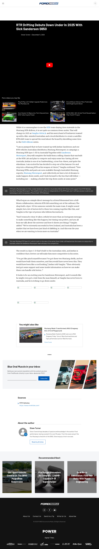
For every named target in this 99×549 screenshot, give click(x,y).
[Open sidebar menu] (3, 3)
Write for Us (61, 516)
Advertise (72, 516)
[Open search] (95, 3)
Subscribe (43, 378)
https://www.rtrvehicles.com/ (29, 405)
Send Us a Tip (49, 516)
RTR (48, 127)
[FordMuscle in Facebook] (49, 510)
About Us (26, 516)
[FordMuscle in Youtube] (54, 510)
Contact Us (37, 516)
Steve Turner (48, 342)
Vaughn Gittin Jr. (39, 133)
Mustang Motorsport (33, 173)
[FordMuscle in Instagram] (44, 510)
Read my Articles (38, 442)
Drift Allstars (27, 142)
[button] (49, 65)
